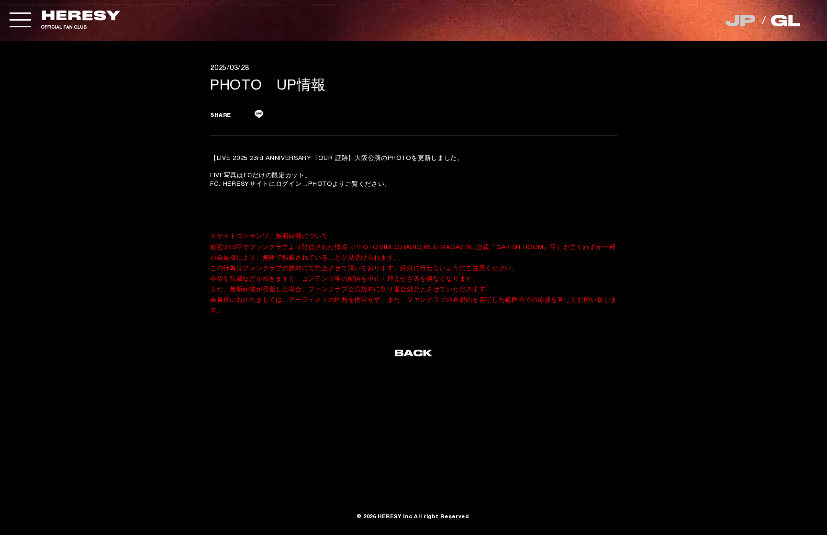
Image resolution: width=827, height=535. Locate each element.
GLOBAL (786, 20)
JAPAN (741, 20)
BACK (413, 355)
